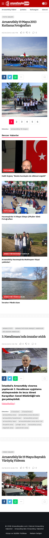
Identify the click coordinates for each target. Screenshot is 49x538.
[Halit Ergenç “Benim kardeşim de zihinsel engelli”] (24, 156)
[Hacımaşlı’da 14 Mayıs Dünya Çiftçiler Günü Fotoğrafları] (24, 197)
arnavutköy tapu (9, 421)
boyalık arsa (8, 424)
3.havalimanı (27, 411)
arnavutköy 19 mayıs (19, 129)
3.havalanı (15, 411)
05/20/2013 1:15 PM (9, 344)
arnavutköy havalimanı (12, 418)
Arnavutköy (8, 328)
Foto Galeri (8, 17)
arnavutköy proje (31, 418)
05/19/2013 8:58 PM (10, 468)
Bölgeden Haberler (11, 331)
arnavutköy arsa (9, 415)
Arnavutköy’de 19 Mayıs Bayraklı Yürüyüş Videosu (24, 458)
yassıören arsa (22, 428)
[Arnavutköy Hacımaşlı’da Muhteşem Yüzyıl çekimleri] (24, 240)
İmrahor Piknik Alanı (11, 303)
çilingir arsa (20, 424)
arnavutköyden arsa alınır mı (30, 421)
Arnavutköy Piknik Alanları (12, 297)
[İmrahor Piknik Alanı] (24, 283)
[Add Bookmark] (44, 77)
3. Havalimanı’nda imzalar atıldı (24, 336)
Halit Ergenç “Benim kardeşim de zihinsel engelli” (24, 176)
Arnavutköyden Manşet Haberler (12, 254)
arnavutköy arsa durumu (29, 415)
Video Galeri (8, 452)
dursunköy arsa (34, 424)
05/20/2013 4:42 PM (10, 33)
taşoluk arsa (8, 428)
